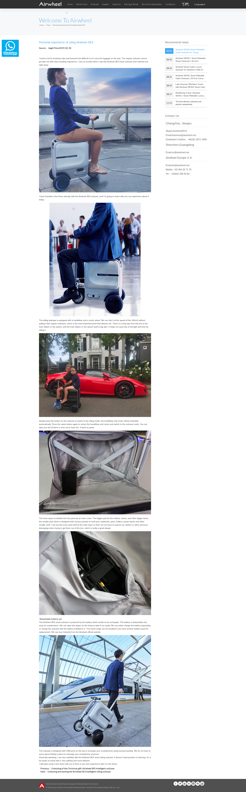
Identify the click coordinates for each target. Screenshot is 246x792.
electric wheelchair (184, 104)
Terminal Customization (152, 4)
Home (70, 4)
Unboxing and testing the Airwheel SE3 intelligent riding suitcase (79, 771)
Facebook (176, 783)
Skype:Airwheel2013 (176, 131)
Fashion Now (56, 784)
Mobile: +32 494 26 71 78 (178, 169)
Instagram (193, 783)
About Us (87, 784)
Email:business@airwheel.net (181, 135)
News (48, 25)
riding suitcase (49, 320)
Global (202, 783)
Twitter (180, 783)
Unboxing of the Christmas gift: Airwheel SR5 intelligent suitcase (82, 768)
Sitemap (80, 784)
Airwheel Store (189, 783)
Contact (95, 784)
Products (95, 4)
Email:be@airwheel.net (177, 165)
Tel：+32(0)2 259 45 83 (177, 174)
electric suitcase (190, 101)
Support (105, 4)
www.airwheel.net (59, 787)
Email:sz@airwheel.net (177, 152)
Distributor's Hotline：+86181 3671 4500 (186, 139)
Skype (198, 783)
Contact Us (170, 4)
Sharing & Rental (131, 4)
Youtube (184, 783)
